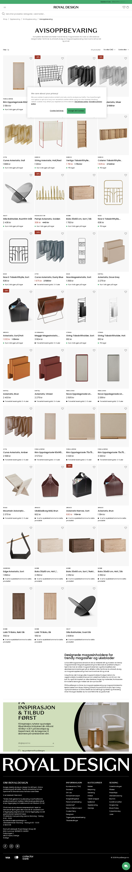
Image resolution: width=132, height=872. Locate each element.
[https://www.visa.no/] (7, 857)
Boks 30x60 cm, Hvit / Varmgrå (45, 571)
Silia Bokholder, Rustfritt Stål (17, 219)
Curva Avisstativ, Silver (109, 102)
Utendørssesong (115, 796)
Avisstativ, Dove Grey (108, 277)
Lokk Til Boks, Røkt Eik (14, 632)
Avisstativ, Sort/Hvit (13, 336)
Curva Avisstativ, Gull (14, 160)
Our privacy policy (81, 102)
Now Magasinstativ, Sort (78, 277)
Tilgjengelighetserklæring (75, 817)
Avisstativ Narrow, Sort (77, 511)
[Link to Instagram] (11, 846)
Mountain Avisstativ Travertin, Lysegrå (13, 511)
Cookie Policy (71, 811)
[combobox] (109, 50)
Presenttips (113, 792)
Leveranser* (70, 805)
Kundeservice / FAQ (73, 786)
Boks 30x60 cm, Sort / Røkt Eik (80, 571)
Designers (70, 814)
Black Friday (114, 808)
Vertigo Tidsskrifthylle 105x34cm (77, 160)
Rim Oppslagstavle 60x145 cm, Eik (16, 102)
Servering (91, 792)
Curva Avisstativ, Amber (15, 452)
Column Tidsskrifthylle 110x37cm (109, 160)
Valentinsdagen (115, 786)
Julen (111, 814)
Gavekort (69, 789)
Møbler (90, 786)
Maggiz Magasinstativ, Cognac (46, 336)
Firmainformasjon (73, 796)
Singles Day (113, 805)
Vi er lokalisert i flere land (12, 795)
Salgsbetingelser (72, 799)
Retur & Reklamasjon (74, 808)
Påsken (112, 789)
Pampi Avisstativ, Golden (47, 219)
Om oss (69, 792)
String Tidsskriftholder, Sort (80, 336)
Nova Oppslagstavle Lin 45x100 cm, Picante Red (78, 394)
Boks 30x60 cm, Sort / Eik (79, 219)
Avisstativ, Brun (11, 394)
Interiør (90, 796)
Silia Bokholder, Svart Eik (78, 632)
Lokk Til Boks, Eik (43, 632)
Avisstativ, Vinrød (43, 394)
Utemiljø (91, 808)
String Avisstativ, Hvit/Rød (48, 160)
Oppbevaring (93, 805)
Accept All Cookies (76, 111)
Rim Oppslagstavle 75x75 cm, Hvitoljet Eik (79, 452)
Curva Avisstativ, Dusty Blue (49, 277)
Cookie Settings (57, 111)
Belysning (91, 789)
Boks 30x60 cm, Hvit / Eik (110, 571)
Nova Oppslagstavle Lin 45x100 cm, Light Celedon (111, 394)
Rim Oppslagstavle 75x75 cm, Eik (111, 452)
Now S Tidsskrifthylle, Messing (108, 219)
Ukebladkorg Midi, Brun (46, 511)
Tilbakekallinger (72, 820)
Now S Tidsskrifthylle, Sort (16, 277)
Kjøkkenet (91, 802)
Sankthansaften (115, 802)
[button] (124, 7)
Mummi (112, 799)
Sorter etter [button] (122, 50)
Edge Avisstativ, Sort (13, 571)
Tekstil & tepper (93, 799)
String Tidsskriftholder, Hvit (111, 336)
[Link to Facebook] (5, 846)
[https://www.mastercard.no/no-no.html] (16, 857)
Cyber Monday (115, 811)
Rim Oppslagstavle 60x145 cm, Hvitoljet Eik (48, 452)
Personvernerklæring (73, 802)
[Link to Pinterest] (17, 846)
